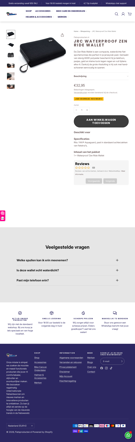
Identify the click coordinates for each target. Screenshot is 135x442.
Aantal (76, 105)
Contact (91, 371)
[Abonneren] (121, 361)
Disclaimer (64, 371)
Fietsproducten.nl (23, 432)
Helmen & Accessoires (39, 16)
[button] (117, 14)
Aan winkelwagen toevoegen (101, 121)
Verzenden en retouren (70, 362)
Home (76, 31)
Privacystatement (67, 367)
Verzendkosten (80, 92)
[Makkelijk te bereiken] (115, 323)
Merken (62, 16)
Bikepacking (85, 31)
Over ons (91, 367)
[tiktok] (111, 368)
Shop (29, 11)
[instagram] (106, 368)
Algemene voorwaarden (71, 357)
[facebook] (101, 368)
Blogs (90, 362)
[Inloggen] (123, 14)
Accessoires (42, 11)
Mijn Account (65, 376)
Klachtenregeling (67, 381)
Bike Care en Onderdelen (70, 11)
